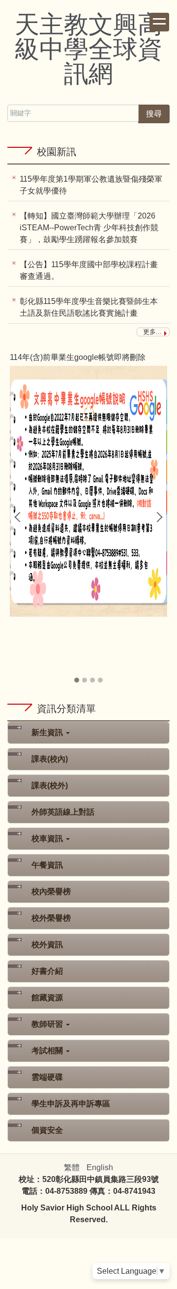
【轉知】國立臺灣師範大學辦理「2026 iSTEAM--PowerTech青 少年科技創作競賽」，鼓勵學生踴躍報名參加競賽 (89, 228)
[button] (19, 517)
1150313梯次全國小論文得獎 (57, 357)
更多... (152, 331)
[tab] (77, 680)
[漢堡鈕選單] (159, 22)
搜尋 (154, 114)
